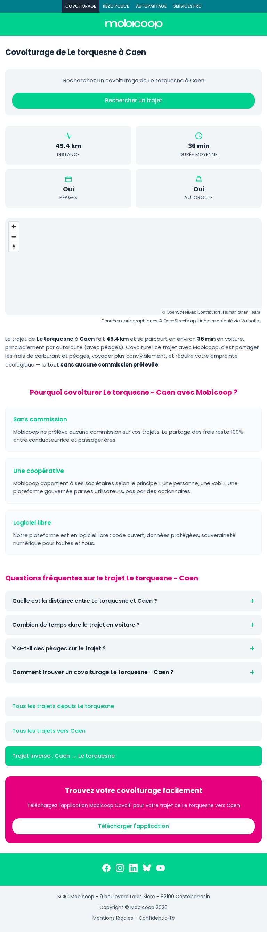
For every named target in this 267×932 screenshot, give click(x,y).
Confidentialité (157, 918)
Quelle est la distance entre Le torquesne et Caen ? (84, 601)
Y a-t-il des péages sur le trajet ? (59, 648)
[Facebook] (106, 869)
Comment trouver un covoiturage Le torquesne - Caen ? (92, 672)
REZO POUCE (116, 6)
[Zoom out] (14, 237)
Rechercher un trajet (133, 100)
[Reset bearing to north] (14, 247)
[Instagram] (120, 869)
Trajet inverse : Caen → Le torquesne (63, 756)
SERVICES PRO (187, 6)
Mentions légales (112, 918)
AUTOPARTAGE (151, 6)
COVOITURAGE (80, 6)
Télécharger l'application (133, 826)
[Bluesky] (147, 869)
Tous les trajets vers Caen (49, 731)
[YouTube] (160, 869)
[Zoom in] (14, 227)
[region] (133, 266)
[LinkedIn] (133, 869)
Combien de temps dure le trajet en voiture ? (76, 625)
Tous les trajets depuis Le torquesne (63, 706)
